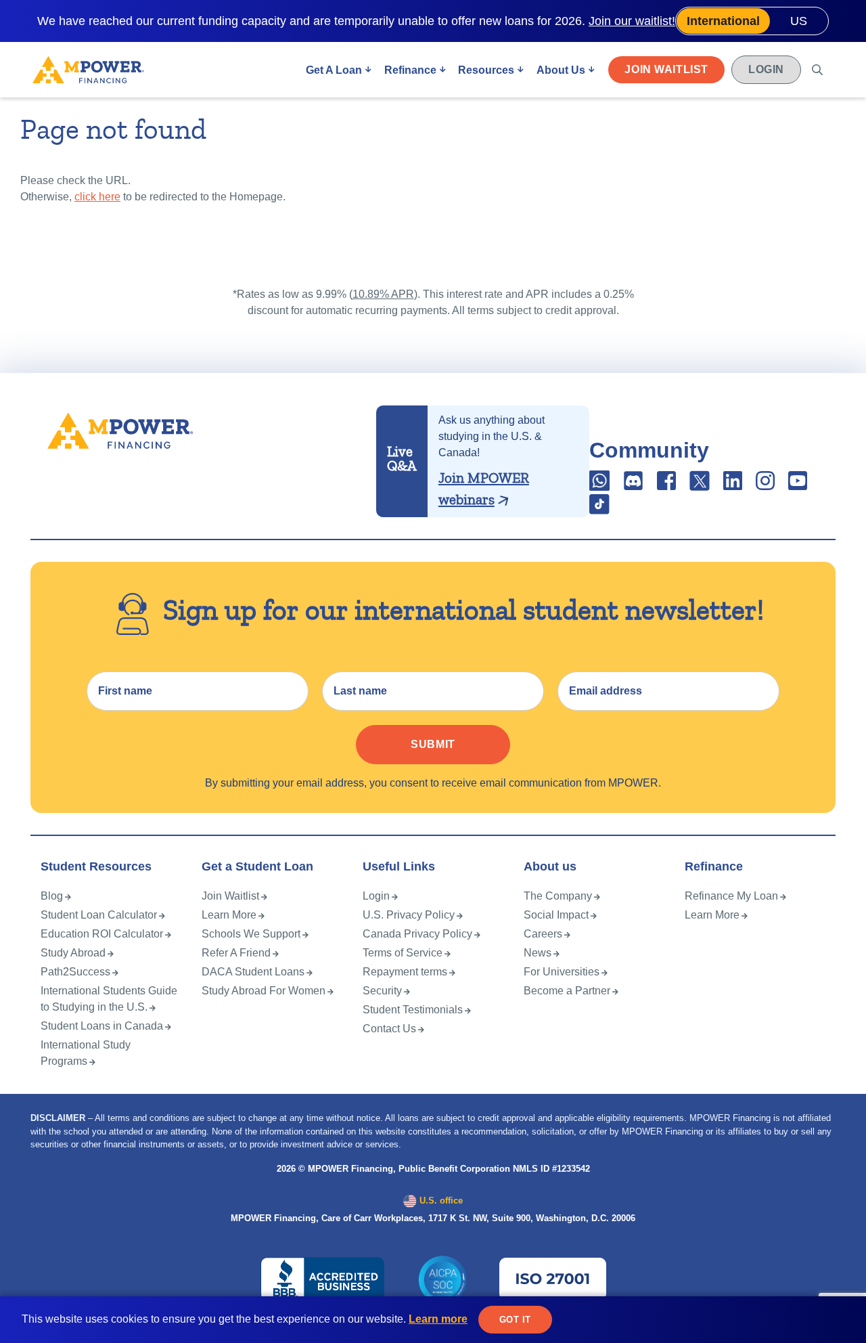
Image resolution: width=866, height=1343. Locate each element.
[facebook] (666, 485)
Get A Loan (334, 70)
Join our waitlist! (632, 21)
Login (766, 69)
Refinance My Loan (731, 896)
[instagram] (765, 485)
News (537, 953)
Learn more (438, 1319)
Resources (486, 70)
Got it (515, 1320)
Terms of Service (402, 953)
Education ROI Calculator (102, 934)
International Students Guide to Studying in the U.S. (109, 999)
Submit (433, 744)
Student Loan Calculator (99, 915)
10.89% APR (383, 294)
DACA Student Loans (253, 971)
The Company (558, 896)
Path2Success (75, 971)
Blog (52, 896)
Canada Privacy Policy (417, 934)
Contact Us (389, 1028)
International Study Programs (86, 1053)
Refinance (410, 70)
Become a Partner (567, 990)
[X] (699, 485)
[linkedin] (732, 485)
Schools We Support (251, 934)
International (723, 21)
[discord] (634, 485)
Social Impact (556, 915)
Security (382, 990)
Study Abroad (73, 953)
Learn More (229, 915)
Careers (543, 934)
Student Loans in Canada (102, 1026)
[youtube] (797, 485)
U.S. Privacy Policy (409, 915)
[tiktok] (599, 508)
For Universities (561, 971)
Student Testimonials (413, 1009)
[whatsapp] (600, 485)
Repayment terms (405, 971)
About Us (561, 70)
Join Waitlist (666, 69)
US (798, 21)
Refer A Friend (236, 953)
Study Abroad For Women (263, 990)
